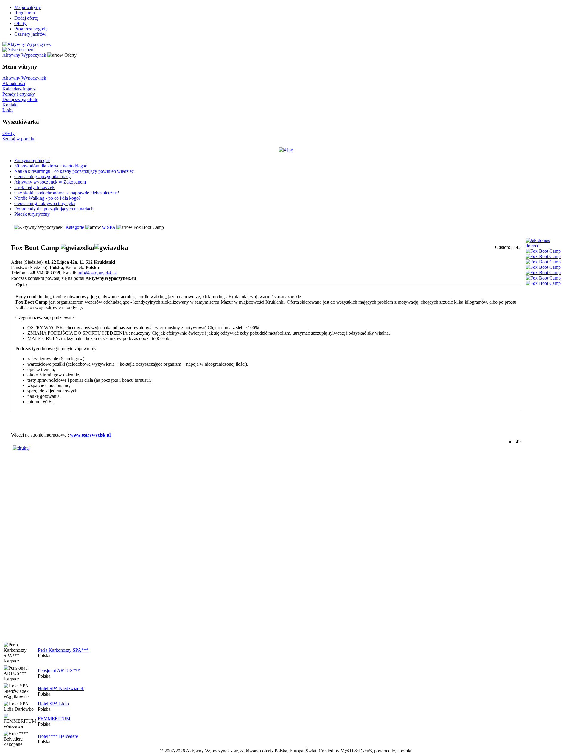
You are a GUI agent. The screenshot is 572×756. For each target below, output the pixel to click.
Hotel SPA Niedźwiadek (61, 688)
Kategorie (75, 227)
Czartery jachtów (30, 34)
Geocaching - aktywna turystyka (44, 203)
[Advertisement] (266, 422)
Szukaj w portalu (18, 138)
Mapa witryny (27, 7)
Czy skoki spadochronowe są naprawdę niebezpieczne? (66, 192)
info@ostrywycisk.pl (97, 272)
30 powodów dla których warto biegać (50, 165)
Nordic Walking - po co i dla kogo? (47, 198)
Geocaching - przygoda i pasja (43, 176)
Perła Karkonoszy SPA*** (63, 650)
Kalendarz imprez (19, 88)
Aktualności (13, 83)
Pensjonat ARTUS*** (59, 670)
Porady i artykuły (18, 94)
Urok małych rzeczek (34, 187)
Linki (7, 110)
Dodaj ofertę (26, 18)
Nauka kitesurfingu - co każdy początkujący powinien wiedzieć (74, 171)
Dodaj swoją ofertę (20, 99)
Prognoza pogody (31, 28)
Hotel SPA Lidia (53, 703)
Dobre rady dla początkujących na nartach (54, 208)
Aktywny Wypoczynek (24, 55)
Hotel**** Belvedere (58, 736)
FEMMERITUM (54, 718)
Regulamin (24, 12)
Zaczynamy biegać (32, 160)
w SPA (108, 227)
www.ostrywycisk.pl (90, 434)
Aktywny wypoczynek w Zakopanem (50, 181)
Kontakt (10, 104)
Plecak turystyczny (32, 214)
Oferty (20, 23)
